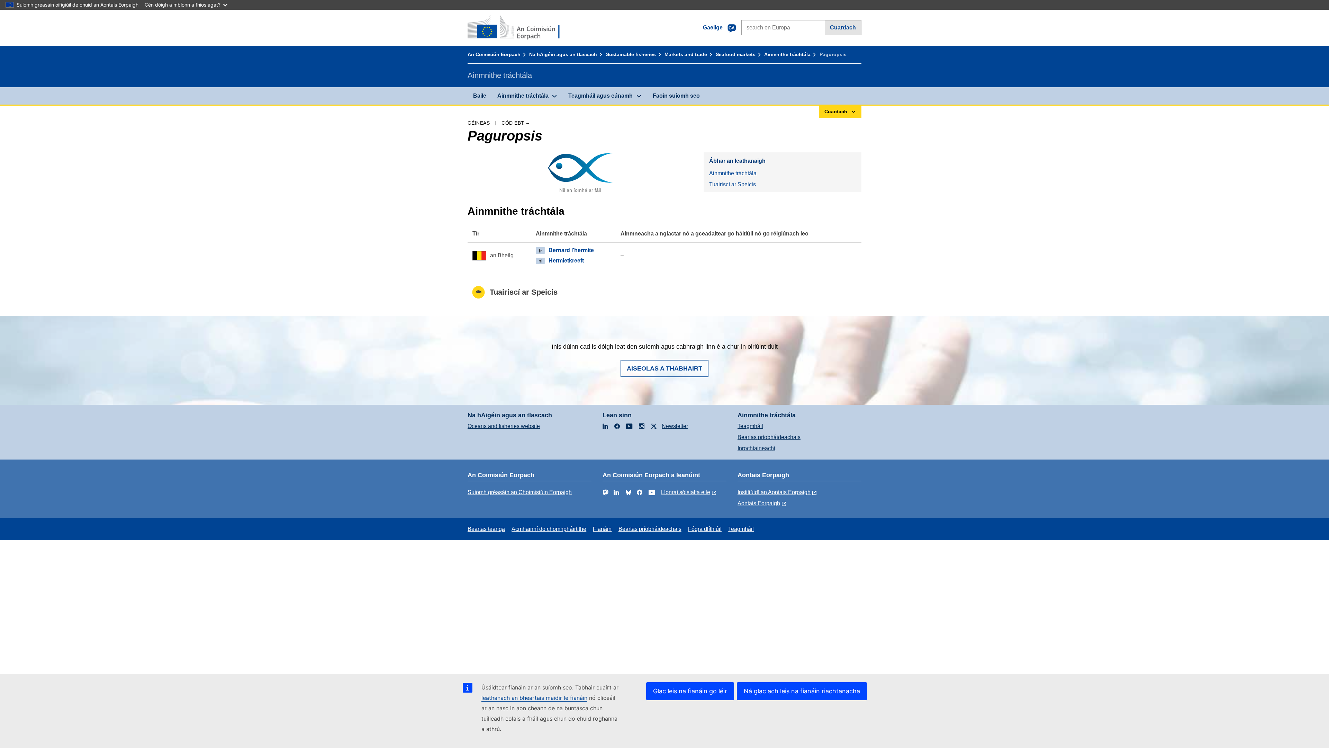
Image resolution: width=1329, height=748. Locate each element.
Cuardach (843, 27)
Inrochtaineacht (756, 448)
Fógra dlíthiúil (705, 529)
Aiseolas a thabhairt (664, 368)
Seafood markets (736, 54)
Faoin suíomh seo (676, 96)
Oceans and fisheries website (504, 426)
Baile (479, 96)
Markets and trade (685, 54)
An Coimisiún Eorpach (494, 54)
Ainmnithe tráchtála (787, 54)
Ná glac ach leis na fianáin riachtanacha (802, 691)
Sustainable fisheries (631, 54)
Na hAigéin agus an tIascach (563, 54)
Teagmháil (750, 426)
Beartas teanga (486, 529)
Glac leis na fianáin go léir (690, 691)
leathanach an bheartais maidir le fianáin (534, 697)
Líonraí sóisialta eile (685, 492)
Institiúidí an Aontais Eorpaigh (774, 492)
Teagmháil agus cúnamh (600, 96)
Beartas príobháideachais (769, 437)
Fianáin (602, 529)
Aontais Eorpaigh (759, 503)
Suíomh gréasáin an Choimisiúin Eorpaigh (520, 492)
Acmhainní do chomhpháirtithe (549, 529)
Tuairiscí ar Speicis (732, 184)
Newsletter (675, 426)
